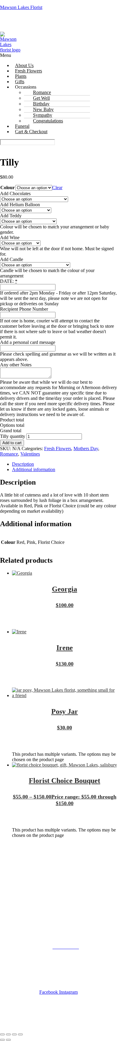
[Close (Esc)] (20, 1034)
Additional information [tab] (33, 469)
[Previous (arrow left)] (2, 1040)
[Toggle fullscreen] (8, 1034)
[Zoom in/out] (2, 1034)
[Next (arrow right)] (8, 1040)
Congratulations (48, 120)
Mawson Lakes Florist (21, 7)
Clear (57, 187)
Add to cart (12, 443)
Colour (7, 187)
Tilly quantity (12, 436)
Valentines (30, 453)
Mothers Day (86, 448)
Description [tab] (23, 464)
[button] (58, 55)
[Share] (14, 1034)
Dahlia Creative (76, 1022)
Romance (9, 453)
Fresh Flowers (57, 448)
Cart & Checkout (31, 131)
